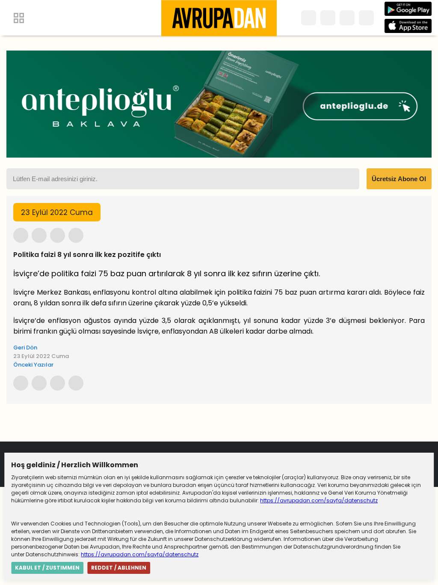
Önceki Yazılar (33, 365)
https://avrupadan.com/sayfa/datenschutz (319, 500)
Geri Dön (25, 347)
